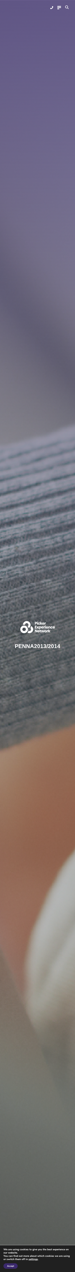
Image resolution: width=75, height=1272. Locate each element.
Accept (10, 1266)
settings (33, 1259)
